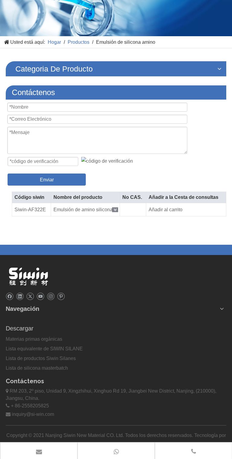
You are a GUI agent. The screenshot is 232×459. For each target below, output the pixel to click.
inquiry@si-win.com (33, 414)
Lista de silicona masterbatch (37, 368)
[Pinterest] (61, 296)
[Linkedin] (20, 296)
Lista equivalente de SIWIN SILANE (44, 348)
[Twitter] (30, 296)
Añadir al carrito (165, 209)
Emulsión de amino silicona (83, 209)
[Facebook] (9, 296)
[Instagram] (50, 296)
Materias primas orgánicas (34, 339)
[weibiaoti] (28, 276)
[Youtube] (40, 296)
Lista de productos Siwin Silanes (41, 358)
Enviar (47, 179)
